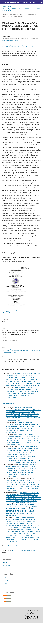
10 (13, 545)
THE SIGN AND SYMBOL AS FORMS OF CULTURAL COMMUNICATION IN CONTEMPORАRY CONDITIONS (21, 466)
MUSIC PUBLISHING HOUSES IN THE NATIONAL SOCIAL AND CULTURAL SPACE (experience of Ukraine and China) (21, 505)
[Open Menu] (2, 2)
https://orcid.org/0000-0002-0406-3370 (12, 40)
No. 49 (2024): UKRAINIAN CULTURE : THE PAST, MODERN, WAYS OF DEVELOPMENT (21, 10)
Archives (10, 7)
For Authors (6, 581)
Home (4, 7)
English (5, 562)
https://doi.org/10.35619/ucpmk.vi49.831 (19, 46)
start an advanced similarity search (23, 550)
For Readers (6, 578)
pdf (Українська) (10, 312)
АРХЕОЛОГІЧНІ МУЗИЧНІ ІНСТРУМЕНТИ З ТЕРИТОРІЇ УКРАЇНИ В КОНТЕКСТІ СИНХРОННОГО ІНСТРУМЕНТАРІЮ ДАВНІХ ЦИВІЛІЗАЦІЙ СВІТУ (23, 411)
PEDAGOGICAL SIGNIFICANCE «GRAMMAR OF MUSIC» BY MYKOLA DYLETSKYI (23, 494)
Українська (7, 565)
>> (17, 545)
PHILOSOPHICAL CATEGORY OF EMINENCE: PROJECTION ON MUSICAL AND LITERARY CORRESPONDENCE (21, 519)
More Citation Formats (10, 340)
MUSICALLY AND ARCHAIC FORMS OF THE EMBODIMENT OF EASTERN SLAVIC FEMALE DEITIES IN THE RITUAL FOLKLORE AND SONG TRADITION (23, 532)
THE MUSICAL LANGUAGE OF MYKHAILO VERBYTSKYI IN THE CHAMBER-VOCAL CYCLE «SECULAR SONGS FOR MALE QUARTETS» (23, 482)
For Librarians (7, 584)
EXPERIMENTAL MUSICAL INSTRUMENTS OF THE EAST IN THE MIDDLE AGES (23, 388)
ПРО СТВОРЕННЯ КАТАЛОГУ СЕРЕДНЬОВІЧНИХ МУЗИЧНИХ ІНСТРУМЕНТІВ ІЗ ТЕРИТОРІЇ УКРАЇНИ (22, 436)
